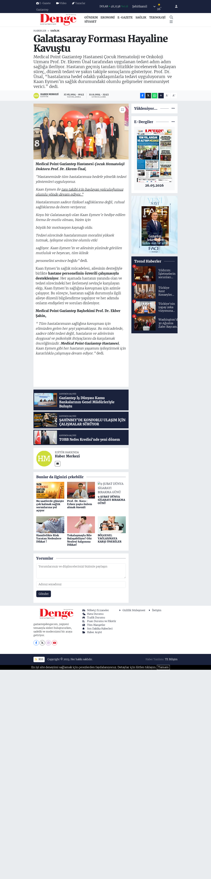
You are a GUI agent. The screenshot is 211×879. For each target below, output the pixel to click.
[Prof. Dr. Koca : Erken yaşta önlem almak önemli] (81, 490)
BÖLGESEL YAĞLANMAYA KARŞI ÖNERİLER (109, 538)
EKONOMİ (108, 17)
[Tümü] (173, 108)
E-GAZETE (125, 17)
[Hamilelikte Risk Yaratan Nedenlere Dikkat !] (50, 524)
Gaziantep (42, 9)
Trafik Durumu (96, 617)
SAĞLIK (141, 17)
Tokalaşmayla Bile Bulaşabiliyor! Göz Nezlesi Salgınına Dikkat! (79, 540)
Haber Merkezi (67, 456)
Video (63, 3)
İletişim (156, 610)
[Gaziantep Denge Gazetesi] (58, 19)
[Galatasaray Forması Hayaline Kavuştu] (81, 131)
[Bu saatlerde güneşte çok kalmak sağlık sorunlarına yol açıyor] (50, 490)
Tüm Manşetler (96, 625)
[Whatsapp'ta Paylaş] (154, 95)
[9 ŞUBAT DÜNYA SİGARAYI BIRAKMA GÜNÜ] (112, 488)
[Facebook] (36, 643)
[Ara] (171, 18)
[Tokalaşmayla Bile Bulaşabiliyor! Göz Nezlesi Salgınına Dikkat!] (81, 524)
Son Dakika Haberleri (100, 628)
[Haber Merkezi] (44, 458)
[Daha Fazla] (161, 95)
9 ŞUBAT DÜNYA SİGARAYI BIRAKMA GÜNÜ (111, 500)
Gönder (44, 594)
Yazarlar (80, 3)
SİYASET (90, 21)
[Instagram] (48, 643)
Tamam (163, 667)
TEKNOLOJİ (157, 17)
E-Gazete (45, 3)
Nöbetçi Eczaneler (98, 610)
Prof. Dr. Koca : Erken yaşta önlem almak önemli (79, 504)
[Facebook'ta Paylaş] (142, 95)
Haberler (39, 30)
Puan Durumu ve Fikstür (101, 621)
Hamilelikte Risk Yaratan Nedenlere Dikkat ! (48, 538)
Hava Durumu (95, 613)
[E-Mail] (57, 463)
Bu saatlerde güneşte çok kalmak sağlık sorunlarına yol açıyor (50, 505)
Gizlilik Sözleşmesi (133, 610)
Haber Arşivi (94, 632)
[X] (42, 643)
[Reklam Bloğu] (154, 224)
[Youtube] (54, 643)
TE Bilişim (171, 659)
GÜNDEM (91, 17)
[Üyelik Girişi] (175, 6)
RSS (40, 659)
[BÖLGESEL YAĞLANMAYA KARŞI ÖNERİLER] (112, 524)
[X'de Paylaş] (148, 95)
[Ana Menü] (171, 22)
